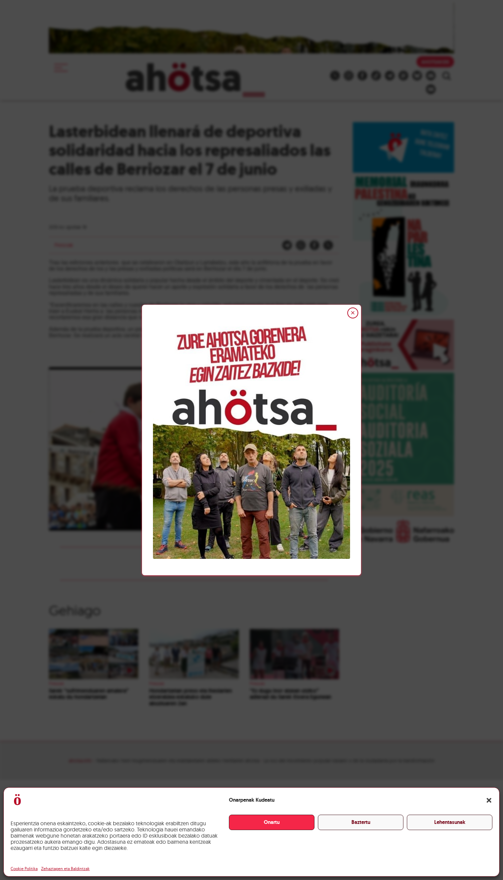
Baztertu (360, 822)
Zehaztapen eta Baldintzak (65, 868)
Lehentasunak (449, 822)
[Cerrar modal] (352, 312)
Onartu (272, 822)
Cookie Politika (24, 868)
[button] (489, 800)
